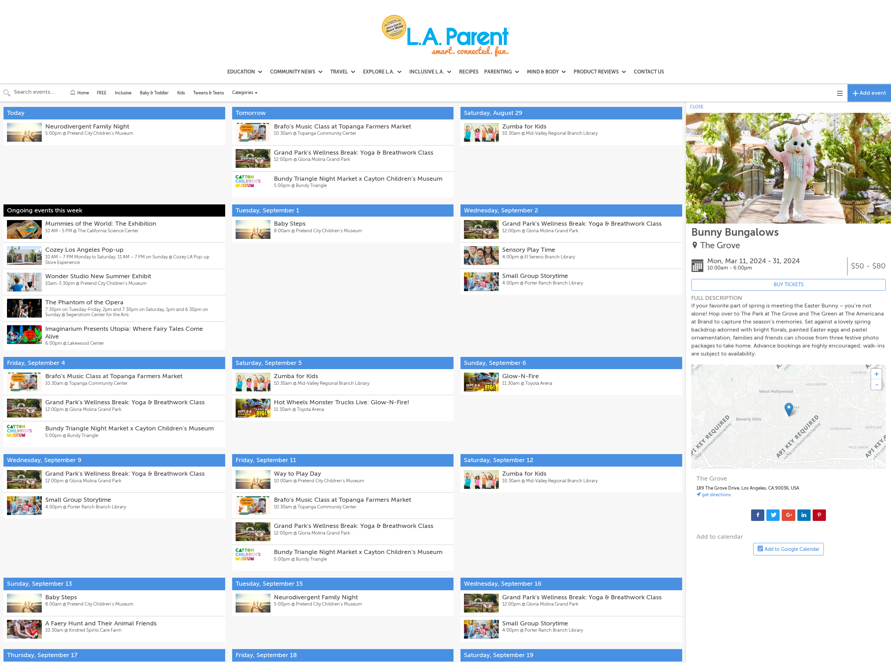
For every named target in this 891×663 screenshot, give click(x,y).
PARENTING (498, 72)
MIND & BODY (543, 72)
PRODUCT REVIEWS (596, 72)
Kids (181, 93)
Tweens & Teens (208, 93)
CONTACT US (649, 72)
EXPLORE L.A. (378, 72)
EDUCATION (241, 72)
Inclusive (123, 93)
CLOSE (696, 106)
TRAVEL (339, 72)
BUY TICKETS (789, 284)
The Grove (720, 245)
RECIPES (469, 72)
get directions (716, 494)
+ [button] (876, 373)
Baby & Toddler (154, 93)
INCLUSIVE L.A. (426, 72)
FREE (102, 93)
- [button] (876, 384)
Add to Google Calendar (791, 549)
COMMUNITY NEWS (292, 72)
